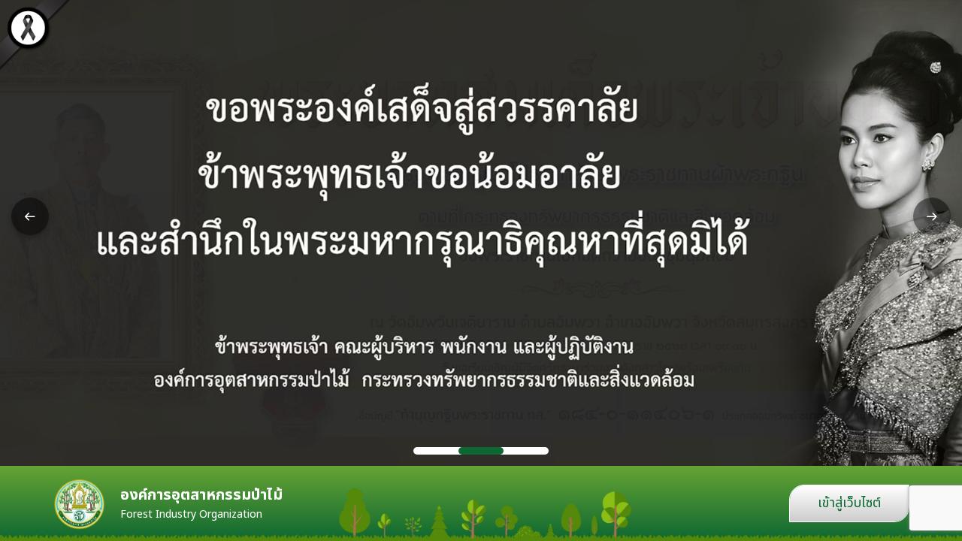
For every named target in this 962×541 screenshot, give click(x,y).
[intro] (481, 233)
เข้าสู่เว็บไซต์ (849, 503)
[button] (30, 216)
